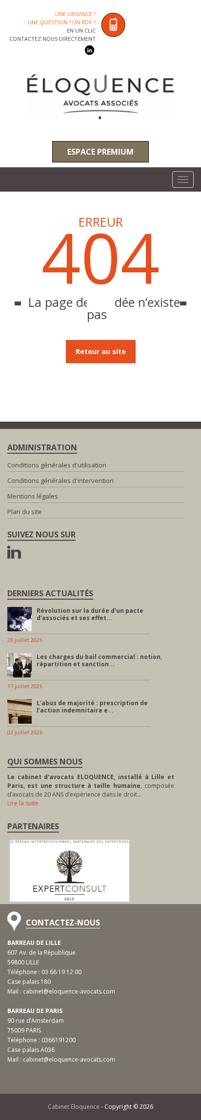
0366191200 (58, 1040)
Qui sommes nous (44, 761)
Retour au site (101, 351)
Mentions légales (32, 496)
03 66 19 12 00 (61, 972)
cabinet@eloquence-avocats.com (69, 991)
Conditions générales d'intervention (60, 480)
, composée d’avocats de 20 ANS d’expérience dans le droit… (90, 786)
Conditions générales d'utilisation (56, 465)
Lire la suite (23, 803)
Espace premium (100, 151)
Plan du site (24, 511)
